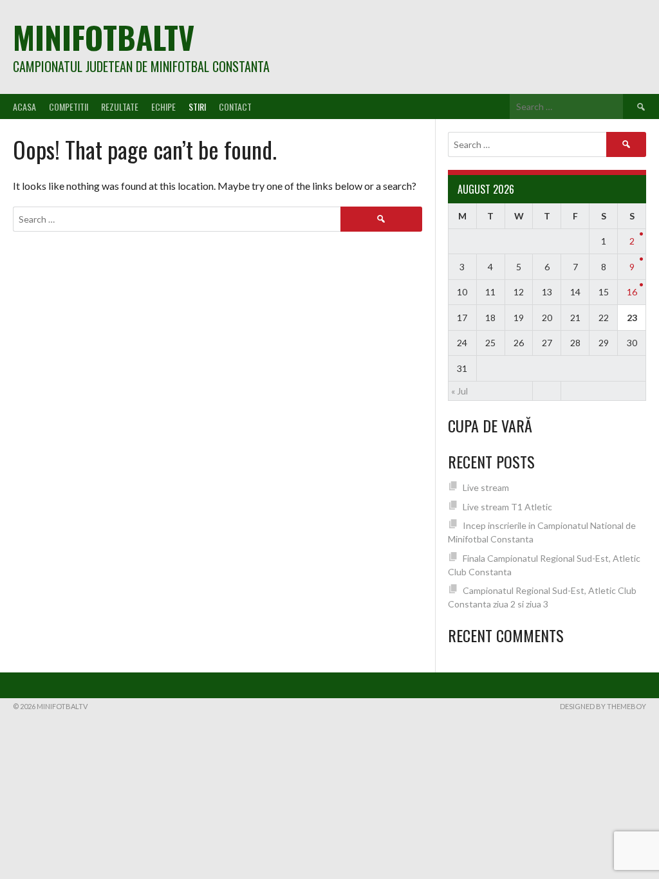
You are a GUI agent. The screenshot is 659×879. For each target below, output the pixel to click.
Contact (235, 106)
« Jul (459, 390)
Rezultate (119, 106)
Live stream (486, 487)
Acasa (24, 106)
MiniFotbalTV (103, 37)
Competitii (68, 106)
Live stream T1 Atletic (507, 506)
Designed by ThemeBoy (603, 706)
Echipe (163, 106)
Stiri (197, 106)
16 (632, 291)
